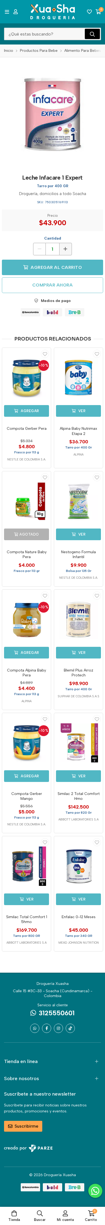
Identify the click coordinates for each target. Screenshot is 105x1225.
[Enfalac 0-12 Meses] (78, 866)
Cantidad (52, 238)
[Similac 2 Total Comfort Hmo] (78, 743)
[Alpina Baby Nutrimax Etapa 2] (78, 377)
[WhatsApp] (34, 1028)
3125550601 (57, 1013)
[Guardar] (45, 354)
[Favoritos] (89, 11)
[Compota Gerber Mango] (26, 743)
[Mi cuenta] (15, 11)
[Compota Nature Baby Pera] (26, 501)
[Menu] (7, 11)
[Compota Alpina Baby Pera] (26, 619)
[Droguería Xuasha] (52, 11)
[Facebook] (46, 1028)
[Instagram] (58, 1028)
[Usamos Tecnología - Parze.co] (28, 1148)
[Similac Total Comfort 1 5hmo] (26, 866)
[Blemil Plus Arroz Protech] (78, 619)
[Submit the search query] (92, 34)
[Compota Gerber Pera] (26, 377)
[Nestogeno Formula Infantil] (78, 501)
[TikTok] (70, 1028)
